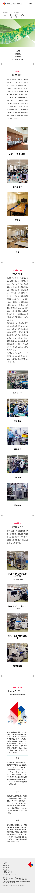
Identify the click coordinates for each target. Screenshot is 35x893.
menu (30, 3)
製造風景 (18, 54)
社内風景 (18, 51)
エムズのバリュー (18, 59)
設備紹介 (18, 57)
